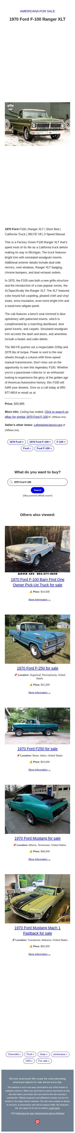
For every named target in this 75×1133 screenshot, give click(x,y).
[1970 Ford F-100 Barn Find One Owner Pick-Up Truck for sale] (37, 574)
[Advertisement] (37, 62)
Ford (26, 448)
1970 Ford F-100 (39, 441)
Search (37, 490)
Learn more (54, 1108)
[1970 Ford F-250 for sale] (37, 662)
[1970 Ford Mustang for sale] (37, 833)
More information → (40, 599)
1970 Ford (15, 441)
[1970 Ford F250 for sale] (37, 743)
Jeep (42, 1054)
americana (59, 1054)
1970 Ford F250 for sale (37, 749)
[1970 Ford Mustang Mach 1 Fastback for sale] (37, 922)
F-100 (60, 441)
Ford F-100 (43, 448)
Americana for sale (37, 11)
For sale (42, 1060)
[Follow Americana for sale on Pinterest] (37, 1123)
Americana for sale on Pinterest (49, 1113)
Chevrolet (13, 1054)
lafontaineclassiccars (48, 425)
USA (28, 1060)
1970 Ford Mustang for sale (37, 838)
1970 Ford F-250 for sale (37, 668)
